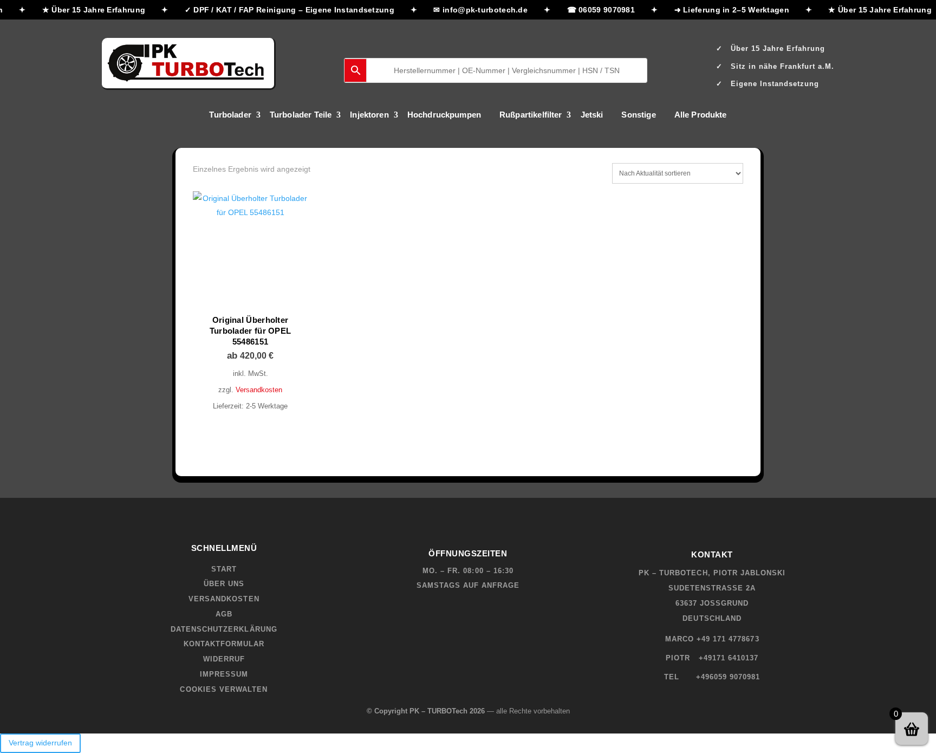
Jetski (592, 115)
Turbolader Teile (301, 115)
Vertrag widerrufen (40, 742)
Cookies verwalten (224, 689)
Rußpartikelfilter (530, 115)
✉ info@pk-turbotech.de (476, 9)
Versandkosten (259, 390)
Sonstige (638, 115)
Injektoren (369, 115)
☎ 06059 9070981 (596, 9)
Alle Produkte (700, 115)
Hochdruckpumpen (444, 115)
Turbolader (230, 115)
